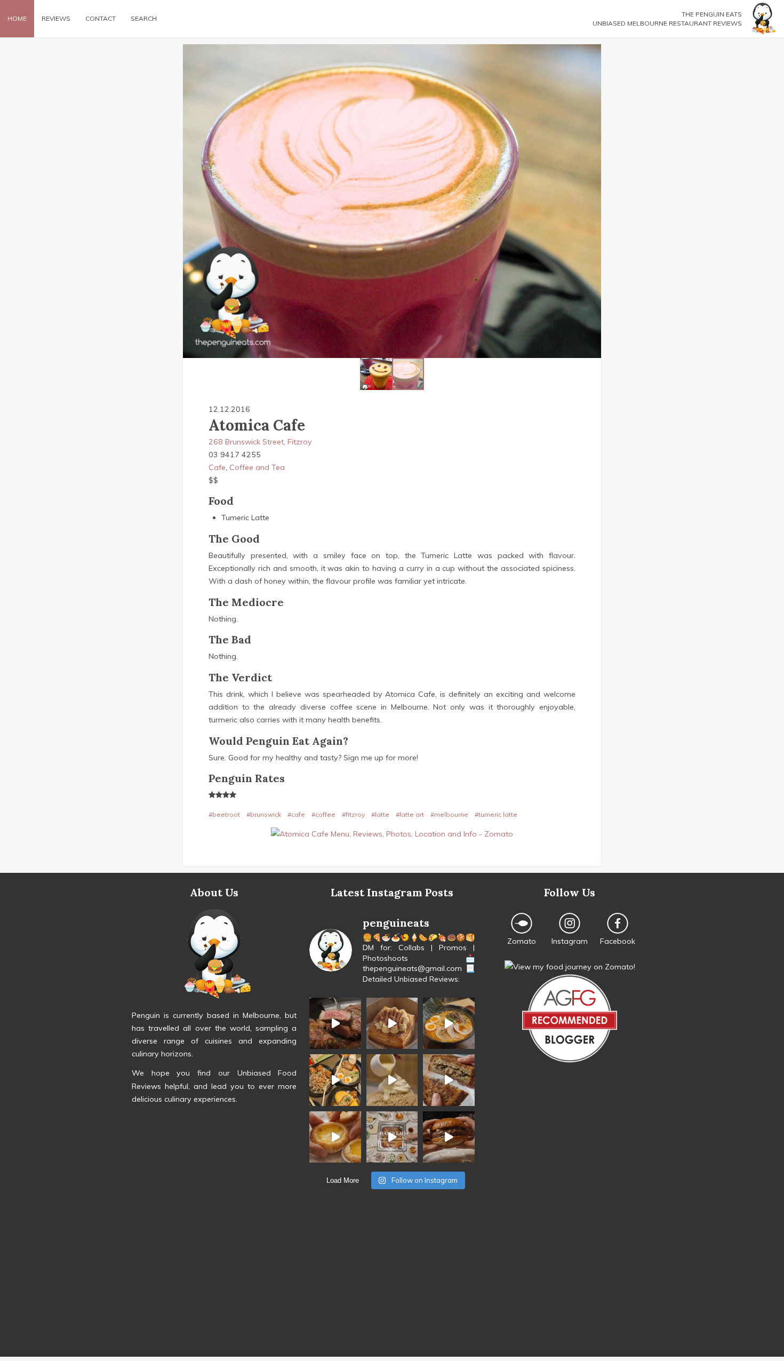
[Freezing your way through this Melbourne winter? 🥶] (448, 1023)
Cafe (217, 467)
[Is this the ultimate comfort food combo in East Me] (448, 1079)
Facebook (617, 941)
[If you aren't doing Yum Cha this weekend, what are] (335, 1137)
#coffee (323, 814)
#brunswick (263, 814)
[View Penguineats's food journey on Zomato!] (570, 967)
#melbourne (449, 814)
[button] (192, 201)
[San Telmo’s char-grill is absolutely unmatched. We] (335, 1023)
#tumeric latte (496, 814)
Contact (100, 18)
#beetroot (224, 814)
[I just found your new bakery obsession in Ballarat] (392, 1023)
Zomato (521, 941)
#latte (380, 814)
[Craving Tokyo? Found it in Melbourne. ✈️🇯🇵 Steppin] (335, 1079)
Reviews (56, 18)
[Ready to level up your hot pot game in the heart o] (392, 1137)
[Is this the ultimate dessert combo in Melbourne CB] (392, 1079)
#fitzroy (353, 814)
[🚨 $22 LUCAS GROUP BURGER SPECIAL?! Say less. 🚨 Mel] (448, 1137)
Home (17, 18)
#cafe (296, 814)
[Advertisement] (392, 1282)
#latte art (410, 814)
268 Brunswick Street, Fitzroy (260, 442)
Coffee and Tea (257, 467)
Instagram (569, 941)
